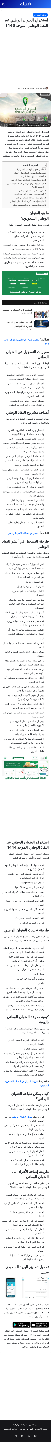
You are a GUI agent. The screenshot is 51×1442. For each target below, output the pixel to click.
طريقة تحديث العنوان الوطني (31, 190)
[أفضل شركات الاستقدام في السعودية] (41, 313)
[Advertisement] (25, 57)
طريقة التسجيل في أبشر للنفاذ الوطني (27, 180)
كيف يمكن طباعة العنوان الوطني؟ (29, 197)
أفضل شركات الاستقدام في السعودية (17, 310)
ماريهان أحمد (40, 88)
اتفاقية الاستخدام (41, 1429)
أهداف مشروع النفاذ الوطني (31, 176)
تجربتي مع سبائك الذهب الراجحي (23, 533)
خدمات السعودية (40, 15)
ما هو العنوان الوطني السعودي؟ (30, 169)
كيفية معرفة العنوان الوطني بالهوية (29, 194)
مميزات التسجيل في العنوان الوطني (28, 173)
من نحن (22, 1429)
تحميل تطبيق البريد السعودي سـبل (28, 205)
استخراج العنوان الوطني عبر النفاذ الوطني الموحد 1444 (25, 185)
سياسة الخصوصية (10, 1429)
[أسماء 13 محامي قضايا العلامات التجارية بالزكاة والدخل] (41, 323)
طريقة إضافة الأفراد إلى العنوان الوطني (27, 201)
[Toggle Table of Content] (43, 165)
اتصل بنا (30, 1429)
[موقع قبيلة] (25, 4)
